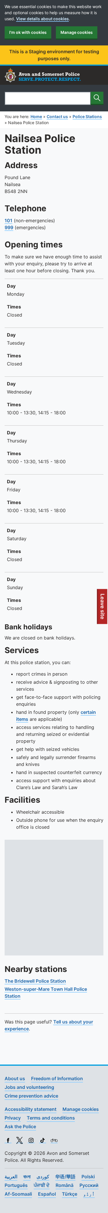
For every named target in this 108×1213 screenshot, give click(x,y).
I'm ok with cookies (28, 32)
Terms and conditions (51, 1118)
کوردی (43, 1176)
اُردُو (89, 1194)
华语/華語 (65, 1176)
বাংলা (27, 1176)
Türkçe (69, 1194)
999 (9, 227)
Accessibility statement (30, 1109)
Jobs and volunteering (29, 1087)
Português (16, 1185)
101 (8, 220)
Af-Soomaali (18, 1194)
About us (15, 1078)
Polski (88, 1176)
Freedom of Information (57, 1078)
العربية (11, 1176)
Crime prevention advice (31, 1096)
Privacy (13, 1118)
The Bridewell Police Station (35, 981)
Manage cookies (76, 32)
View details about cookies (42, 18)
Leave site (103, 608)
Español (47, 1194)
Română (64, 1185)
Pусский (88, 1185)
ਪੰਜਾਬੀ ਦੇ (42, 1185)
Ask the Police (20, 1126)
